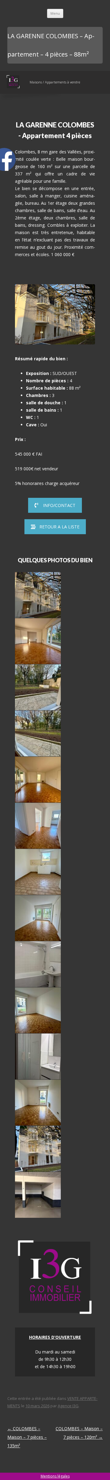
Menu (55, 13)
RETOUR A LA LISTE (59, 527)
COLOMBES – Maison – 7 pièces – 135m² (27, 1437)
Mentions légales (55, 1476)
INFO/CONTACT (59, 505)
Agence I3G (68, 1405)
